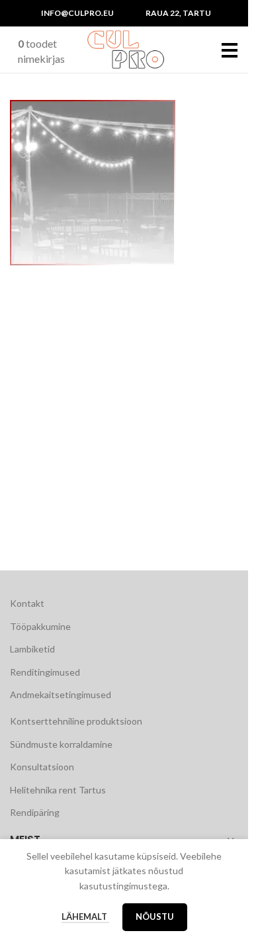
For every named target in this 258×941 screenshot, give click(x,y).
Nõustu (155, 916)
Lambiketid (32, 648)
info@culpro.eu (77, 13)
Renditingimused (45, 672)
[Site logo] (125, 48)
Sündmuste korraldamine (61, 744)
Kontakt (27, 603)
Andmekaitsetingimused (60, 694)
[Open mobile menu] (230, 49)
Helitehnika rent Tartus (58, 789)
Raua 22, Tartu (178, 13)
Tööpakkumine (40, 626)
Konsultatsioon (42, 766)
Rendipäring (35, 812)
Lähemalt (85, 916)
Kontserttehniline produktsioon (76, 721)
